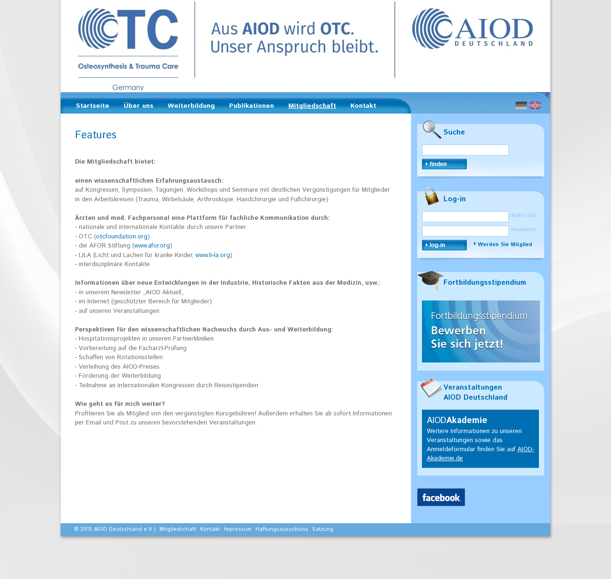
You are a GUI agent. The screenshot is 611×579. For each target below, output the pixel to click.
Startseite (92, 106)
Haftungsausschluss (281, 529)
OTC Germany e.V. (305, 46)
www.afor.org (152, 245)
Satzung (322, 529)
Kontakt (363, 106)
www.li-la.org (212, 255)
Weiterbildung (188, 107)
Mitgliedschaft (309, 107)
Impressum (238, 529)
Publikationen (248, 107)
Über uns (135, 107)
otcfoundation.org (121, 236)
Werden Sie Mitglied (505, 244)
